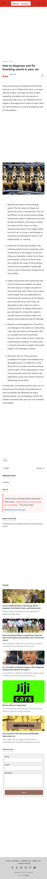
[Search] (44, 3)
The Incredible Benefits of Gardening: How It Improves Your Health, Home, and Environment (22, 607)
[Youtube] (34, 868)
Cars (5, 460)
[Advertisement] (23, 33)
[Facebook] (12, 868)
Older (7, 468)
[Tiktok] (21, 868)
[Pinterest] (30, 868)
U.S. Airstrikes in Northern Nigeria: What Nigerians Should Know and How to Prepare (23, 668)
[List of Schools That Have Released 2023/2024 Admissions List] (24, 730)
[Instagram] (26, 868)
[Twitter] (17, 868)
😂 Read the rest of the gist (15, 510)
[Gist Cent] (21, 3)
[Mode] (38, 3)
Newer (39, 468)
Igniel (27, 875)
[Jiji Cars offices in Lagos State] (24, 702)
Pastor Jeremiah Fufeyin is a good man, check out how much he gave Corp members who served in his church (23, 637)
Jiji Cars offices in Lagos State (14, 705)
